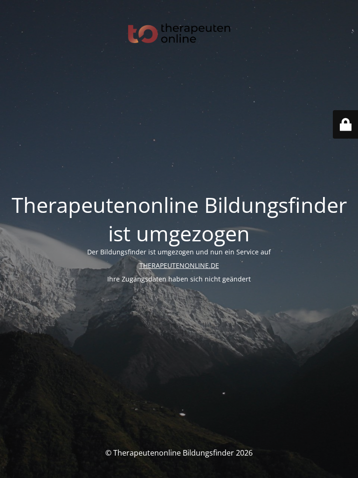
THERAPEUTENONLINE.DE (179, 265)
